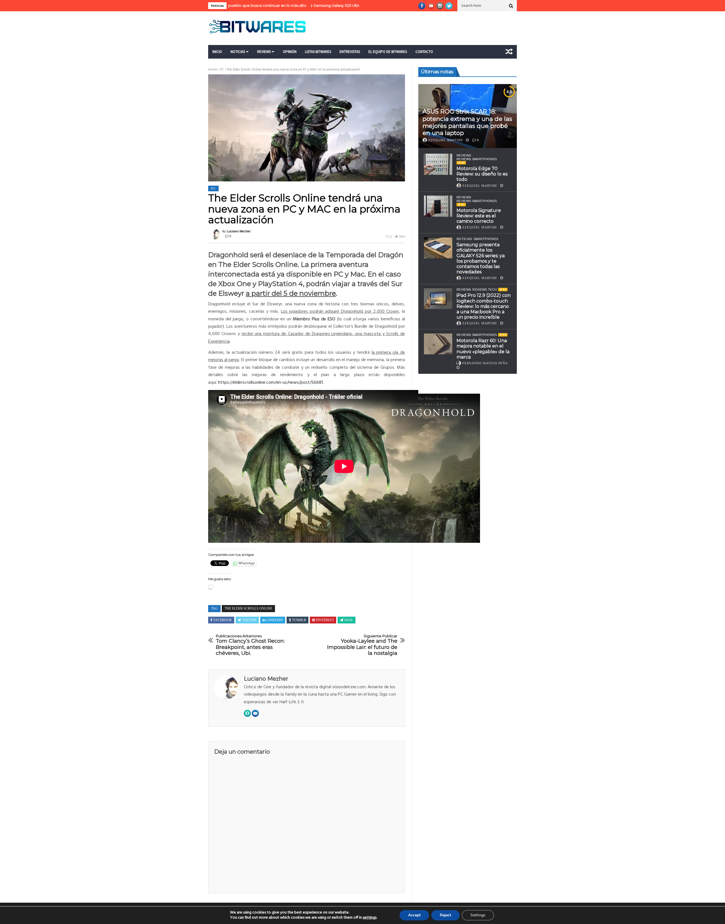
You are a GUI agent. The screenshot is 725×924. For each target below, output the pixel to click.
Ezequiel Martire (445, 140)
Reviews (264, 51)
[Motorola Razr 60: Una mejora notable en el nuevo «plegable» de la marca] (438, 344)
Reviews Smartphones (477, 159)
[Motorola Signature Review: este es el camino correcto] (438, 206)
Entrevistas (350, 51)
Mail (348, 620)
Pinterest (325, 620)
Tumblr (299, 620)
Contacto (424, 51)
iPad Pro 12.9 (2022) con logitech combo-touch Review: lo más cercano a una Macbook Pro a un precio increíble (484, 306)
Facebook (223, 620)
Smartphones (486, 239)
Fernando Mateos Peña (485, 363)
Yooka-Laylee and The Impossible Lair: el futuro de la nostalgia (362, 645)
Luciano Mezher (239, 231)
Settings (477, 915)
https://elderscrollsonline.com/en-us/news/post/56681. (271, 382)
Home (212, 69)
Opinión (290, 51)
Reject (445, 915)
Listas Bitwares (318, 51)
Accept (414, 915)
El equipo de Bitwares (387, 51)
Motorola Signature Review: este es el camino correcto (479, 216)
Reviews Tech (484, 289)
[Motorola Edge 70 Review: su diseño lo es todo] (438, 164)
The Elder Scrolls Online (248, 608)
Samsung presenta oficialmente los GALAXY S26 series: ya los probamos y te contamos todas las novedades (481, 258)
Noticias (238, 51)
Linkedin (274, 620)
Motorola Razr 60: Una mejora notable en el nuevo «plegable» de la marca (483, 349)
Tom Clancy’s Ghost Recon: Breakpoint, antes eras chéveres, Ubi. (250, 645)
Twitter (249, 620)
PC (222, 69)
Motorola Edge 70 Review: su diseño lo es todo (482, 174)
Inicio (217, 51)
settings (369, 917)
